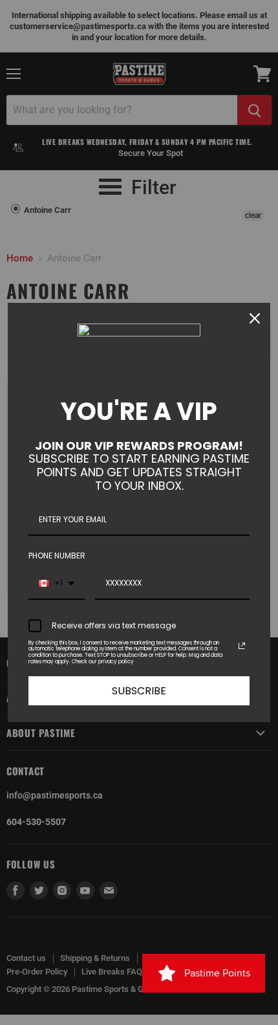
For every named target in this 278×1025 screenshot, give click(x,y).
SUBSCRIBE (139, 690)
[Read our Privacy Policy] (242, 646)
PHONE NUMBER (56, 555)
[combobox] (56, 583)
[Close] (254, 318)
